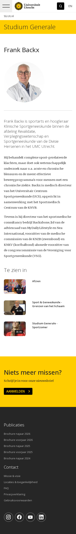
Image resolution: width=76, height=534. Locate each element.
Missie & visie (12, 476)
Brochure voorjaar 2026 (18, 440)
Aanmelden (15, 391)
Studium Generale (30, 27)
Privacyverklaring (14, 494)
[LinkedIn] (41, 517)
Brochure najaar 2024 (17, 458)
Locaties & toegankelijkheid (20, 482)
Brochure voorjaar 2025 (18, 452)
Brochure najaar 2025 (17, 446)
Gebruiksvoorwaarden (18, 500)
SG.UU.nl (9, 16)
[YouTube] (30, 517)
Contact (11, 467)
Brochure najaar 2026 (17, 434)
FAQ (6, 488)
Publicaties (14, 424)
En (70, 6)
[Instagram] (8, 517)
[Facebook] (19, 517)
